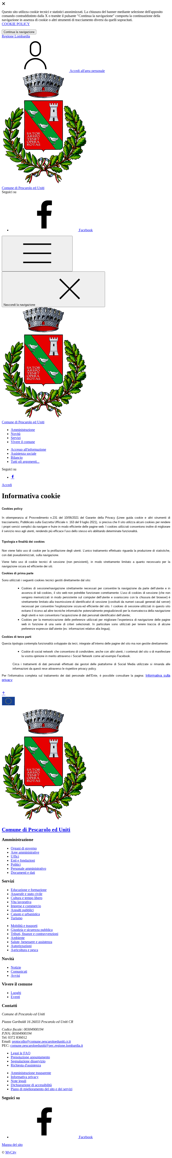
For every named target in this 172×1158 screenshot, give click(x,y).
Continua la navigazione (19, 32)
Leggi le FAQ (20, 1053)
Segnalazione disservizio (28, 1061)
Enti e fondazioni (23, 860)
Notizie (16, 967)
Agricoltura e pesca (24, 950)
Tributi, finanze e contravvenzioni (34, 934)
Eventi (15, 997)
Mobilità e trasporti (24, 926)
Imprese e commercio (26, 906)
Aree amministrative (25, 852)
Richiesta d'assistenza (26, 1065)
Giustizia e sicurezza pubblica (32, 930)
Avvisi (15, 975)
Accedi (7, 485)
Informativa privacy (25, 1077)
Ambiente (18, 938)
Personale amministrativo (28, 868)
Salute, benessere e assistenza (31, 942)
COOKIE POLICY (16, 24)
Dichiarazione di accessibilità (31, 1085)
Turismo (16, 918)
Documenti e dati (23, 872)
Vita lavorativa (21, 902)
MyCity (10, 1152)
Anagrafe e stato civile (26, 894)
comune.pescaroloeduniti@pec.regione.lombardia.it (46, 1045)
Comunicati (19, 971)
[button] (23, 430)
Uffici (15, 856)
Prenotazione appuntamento (30, 1057)
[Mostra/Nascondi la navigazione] (37, 253)
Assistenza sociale (23, 453)
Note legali (18, 1081)
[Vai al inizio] (3, 693)
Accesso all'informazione (28, 449)
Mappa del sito (12, 1145)
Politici (16, 864)
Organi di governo (24, 848)
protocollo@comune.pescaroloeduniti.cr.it (41, 1041)
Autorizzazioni (21, 946)
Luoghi (16, 993)
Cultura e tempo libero (26, 898)
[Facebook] (12, 477)
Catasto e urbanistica (25, 914)
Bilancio (17, 457)
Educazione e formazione (29, 890)
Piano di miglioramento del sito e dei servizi (41, 1089)
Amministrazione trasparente (31, 1073)
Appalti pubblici (22, 910)
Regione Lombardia (16, 36)
